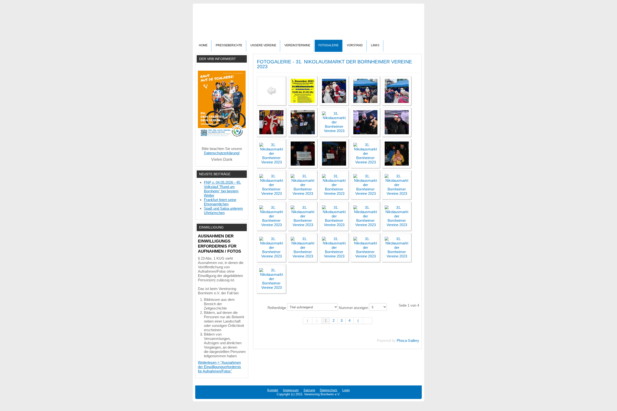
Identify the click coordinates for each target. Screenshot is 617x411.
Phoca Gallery (408, 340)
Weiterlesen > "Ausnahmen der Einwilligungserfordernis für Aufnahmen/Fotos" (219, 366)
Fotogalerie (328, 45)
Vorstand (355, 45)
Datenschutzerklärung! (222, 153)
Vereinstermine (297, 45)
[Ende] (367, 320)
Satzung (309, 390)
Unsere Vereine (263, 45)
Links (375, 45)
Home (203, 45)
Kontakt (272, 390)
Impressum (291, 390)
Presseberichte (229, 45)
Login (346, 390)
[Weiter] (358, 320)
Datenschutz (328, 390)
